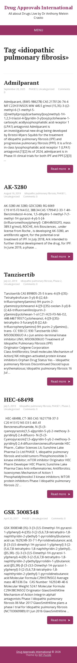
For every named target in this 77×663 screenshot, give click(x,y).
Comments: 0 (30, 196)
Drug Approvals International (38, 8)
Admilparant (21, 82)
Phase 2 (57, 281)
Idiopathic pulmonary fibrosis (40, 193)
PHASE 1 (61, 193)
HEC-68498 (18, 399)
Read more (58, 169)
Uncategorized (46, 89)
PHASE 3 (33, 89)
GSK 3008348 (21, 512)
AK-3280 (15, 187)
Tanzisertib (19, 274)
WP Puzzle (44, 655)
